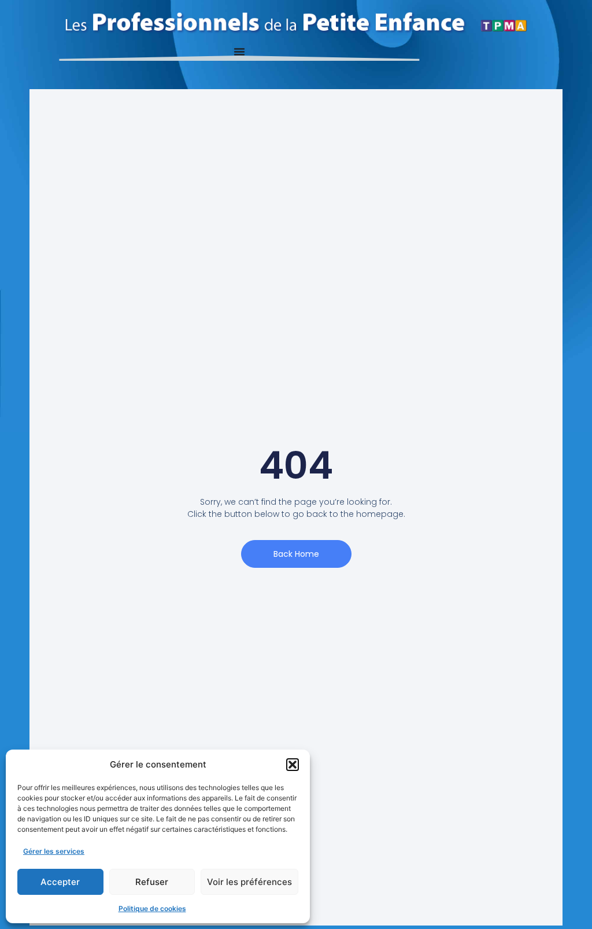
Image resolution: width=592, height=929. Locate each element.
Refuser (151, 881)
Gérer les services (53, 851)
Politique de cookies (152, 908)
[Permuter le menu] (239, 51)
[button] (292, 764)
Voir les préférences (249, 881)
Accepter (60, 881)
